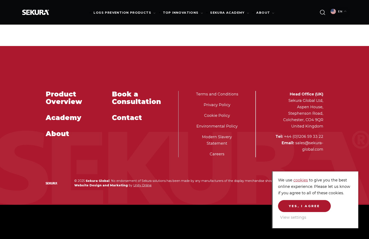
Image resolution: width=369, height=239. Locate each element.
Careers (217, 154)
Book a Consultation (136, 98)
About (263, 13)
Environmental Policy (217, 126)
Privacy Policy (217, 104)
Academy (63, 117)
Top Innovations (181, 13)
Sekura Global (35, 12)
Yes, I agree (304, 206)
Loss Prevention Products (122, 13)
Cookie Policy (217, 115)
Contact (127, 117)
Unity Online (142, 185)
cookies (300, 180)
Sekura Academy (227, 13)
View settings (293, 217)
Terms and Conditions (217, 94)
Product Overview (64, 98)
